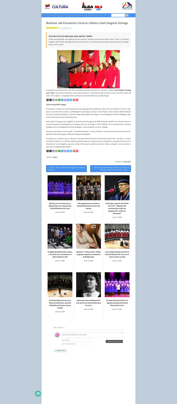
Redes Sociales (93, 15)
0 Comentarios (65, 28)
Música (64, 15)
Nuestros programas (76, 15)
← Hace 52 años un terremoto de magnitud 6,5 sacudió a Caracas (66, 169)
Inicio (45, 15)
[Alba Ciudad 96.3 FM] (88, 6)
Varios (106, 15)
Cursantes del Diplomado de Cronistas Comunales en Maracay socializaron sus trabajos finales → (111, 169)
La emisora (53, 15)
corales (54, 157)
